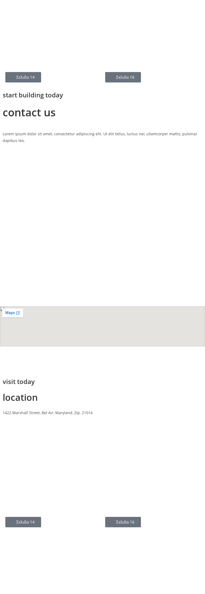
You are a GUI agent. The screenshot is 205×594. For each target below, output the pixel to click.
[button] (7, 29)
